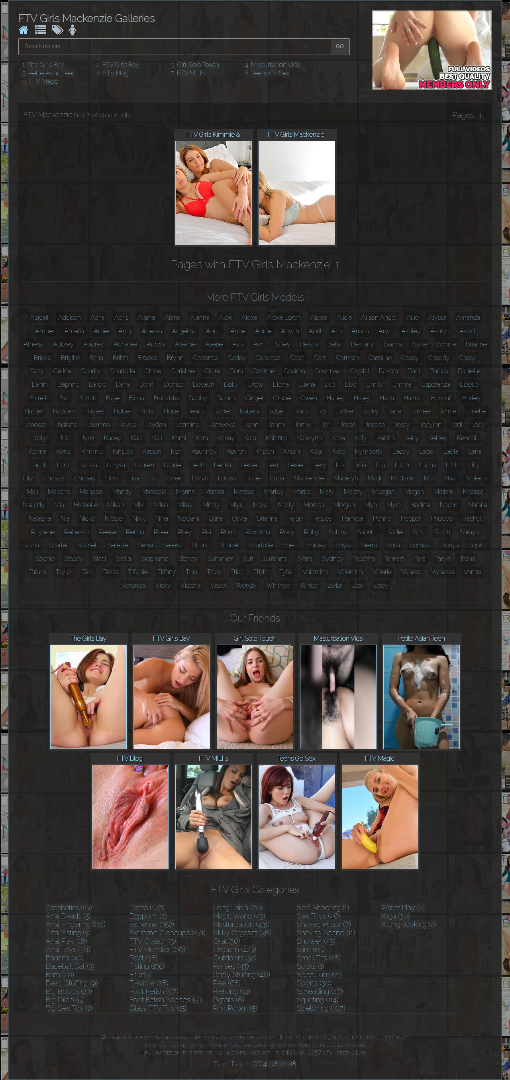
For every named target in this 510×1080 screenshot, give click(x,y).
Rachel (472, 518)
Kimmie (92, 451)
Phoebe (442, 518)
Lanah (38, 465)
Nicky (87, 518)
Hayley (94, 411)
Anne (237, 331)
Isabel (222, 411)
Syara (304, 559)
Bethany (362, 344)
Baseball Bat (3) (70, 966)
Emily (375, 384)
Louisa (227, 478)
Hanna (413, 398)
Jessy (402, 425)
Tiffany (166, 572)
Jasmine (98, 425)
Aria (336, 331)
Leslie (249, 465)
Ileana (196, 411)
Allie (412, 317)
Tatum (37, 572)
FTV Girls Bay (120, 65)
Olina (216, 518)
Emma (402, 384)
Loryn (200, 478)
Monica (314, 505)
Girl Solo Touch (198, 65)
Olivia (239, 518)
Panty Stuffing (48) (241, 974)
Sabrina (367, 532)
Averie (214, 344)
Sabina (338, 532)
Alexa (249, 317)
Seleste (118, 545)
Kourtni (236, 451)
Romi (228, 532)
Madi (374, 478)
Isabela (249, 411)
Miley (185, 505)
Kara (202, 438)
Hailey (335, 398)
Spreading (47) (320, 991)
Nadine (420, 505)
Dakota (388, 371)
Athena (33, 344)
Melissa (473, 492)
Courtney (328, 371)
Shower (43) (316, 941)
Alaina (146, 317)
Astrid (467, 331)
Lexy (319, 465)
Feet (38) (143, 958)
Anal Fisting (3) (68, 933)
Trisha (262, 572)
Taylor (64, 572)
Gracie (282, 398)
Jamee (420, 411)
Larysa (116, 465)
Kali (157, 438)
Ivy (322, 411)
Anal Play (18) (66, 941)
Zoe (358, 585)
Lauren (144, 465)
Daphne (68, 384)
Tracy (214, 572)
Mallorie (59, 492)
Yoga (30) (395, 916)
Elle (330, 384)
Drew (255, 384)
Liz (153, 478)
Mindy (211, 505)
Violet (218, 585)
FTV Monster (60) (157, 949)
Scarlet (58, 545)
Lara (63, 465)
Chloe (153, 371)
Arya (385, 331)
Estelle (469, 384)
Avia (238, 344)
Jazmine (187, 425)
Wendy (246, 585)
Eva (64, 398)
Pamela (352, 518)
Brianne (476, 344)
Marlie (301, 492)
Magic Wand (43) (239, 916)
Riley (185, 532)
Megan (414, 492)
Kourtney (204, 451)
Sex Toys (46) (318, 916)
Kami (179, 438)
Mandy (122, 492)
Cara (320, 358)
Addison (69, 317)
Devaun (203, 384)
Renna (135, 532)
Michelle (86, 505)
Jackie (344, 411)
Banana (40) (65, 958)
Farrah (87, 398)
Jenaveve (222, 425)
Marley (274, 492)
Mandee (91, 492)
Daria (123, 384)
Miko (161, 505)
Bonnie (446, 344)
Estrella (39, 398)
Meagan (383, 492)
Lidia (359, 465)
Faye (113, 398)
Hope (171, 411)
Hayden (64, 411)
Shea (289, 545)
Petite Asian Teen (52, 73)
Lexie (295, 465)
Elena (281, 384)
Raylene (43, 532)
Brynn (175, 358)
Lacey (401, 451)
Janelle (476, 411)
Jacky (371, 411)
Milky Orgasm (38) (242, 933)
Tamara (394, 559)
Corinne (264, 371)
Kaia (137, 438)
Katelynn (309, 438)
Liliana (427, 465)
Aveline (185, 344)
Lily (28, 478)
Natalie (477, 505)
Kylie (338, 451)
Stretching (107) (321, 1008)
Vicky (163, 585)
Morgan (344, 505)
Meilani (443, 492)
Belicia (309, 344)
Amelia (74, 331)
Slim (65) (311, 949)
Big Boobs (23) (69, 991)
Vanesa (411, 572)
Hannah (442, 398)
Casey (410, 358)
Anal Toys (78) (68, 949)
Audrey (93, 344)
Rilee (161, 532)
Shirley (316, 545)
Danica (439, 371)
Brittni (120, 358)
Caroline (380, 358)
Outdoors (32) (235, 958)
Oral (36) (226, 941)
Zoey (380, 585)
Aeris (121, 317)
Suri (247, 559)
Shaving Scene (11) (326, 933)
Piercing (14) (231, 991)
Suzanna (275, 559)
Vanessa (442, 572)
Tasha (467, 559)
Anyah (290, 331)
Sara (418, 532)
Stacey (73, 559)
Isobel (277, 411)
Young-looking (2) (408, 924)
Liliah (402, 465)
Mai (429, 478)
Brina (96, 358)
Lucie (253, 478)
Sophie (45, 559)
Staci (99, 559)
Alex (225, 317)
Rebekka (76, 532)
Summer (220, 559)
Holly (146, 411)
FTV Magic (43, 81)
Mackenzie (309, 478)
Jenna (276, 425)
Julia (65, 438)
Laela (451, 451)
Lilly (474, 465)
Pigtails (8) (228, 999)
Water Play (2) (403, 907)
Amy (125, 331)
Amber (45, 331)
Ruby (311, 532)
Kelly (411, 438)
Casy (37, 371)
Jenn (252, 425)
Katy (361, 438)
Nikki (139, 518)
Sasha (30, 545)
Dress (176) (147, 907)
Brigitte (70, 358)
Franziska (166, 398)
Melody (34, 505)
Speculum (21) (319, 974)
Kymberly (369, 451)
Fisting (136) (147, 966)
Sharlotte (260, 545)
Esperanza (435, 384)
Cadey (237, 358)
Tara (420, 559)
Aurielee (125, 344)
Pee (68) (227, 983)
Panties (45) (231, 966)
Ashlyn (440, 331)
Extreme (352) (151, 924)
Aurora (156, 344)
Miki (139, 505)
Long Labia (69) (238, 907)
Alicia (344, 317)
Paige (295, 518)
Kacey (113, 438)
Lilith (452, 465)
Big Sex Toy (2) (69, 1008)
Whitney (278, 585)
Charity (90, 371)
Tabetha (364, 559)
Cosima (294, 371)
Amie (101, 331)
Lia (340, 465)
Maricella (154, 492)
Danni (40, 384)
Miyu (236, 505)
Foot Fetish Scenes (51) (165, 999)
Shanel (229, 545)
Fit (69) (140, 974)
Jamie (447, 411)
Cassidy (439, 358)
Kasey (226, 438)
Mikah (115, 505)
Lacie (426, 451)
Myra (393, 505)
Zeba (335, 585)
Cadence (205, 358)
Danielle (469, 371)
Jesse (348, 425)
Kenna (38, 451)
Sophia (478, 545)
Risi (206, 532)
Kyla (316, 451)
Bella (334, 344)
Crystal (359, 371)
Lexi (272, 465)
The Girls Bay (45, 65)
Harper (34, 411)
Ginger (254, 398)
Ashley (411, 331)
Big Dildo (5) (65, 999)
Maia (450, 478)
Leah (197, 465)
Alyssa (437, 317)
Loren (174, 478)
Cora (236, 371)
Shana (201, 545)
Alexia (319, 317)
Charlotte (122, 371)
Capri (297, 358)
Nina (161, 518)
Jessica (375, 425)
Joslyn (41, 438)
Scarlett (87, 545)
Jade (394, 411)
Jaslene (66, 425)
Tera (88, 572)
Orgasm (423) (234, 949)
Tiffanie (138, 572)
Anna (213, 331)
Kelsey (437, 438)
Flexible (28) (149, 983)
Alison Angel (379, 317)
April (315, 331)
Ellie (351, 384)
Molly (286, 505)
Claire (212, 371)
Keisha (386, 438)
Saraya (469, 532)
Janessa (36, 425)
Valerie (382, 572)
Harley (471, 398)
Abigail (39, 317)
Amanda (468, 317)
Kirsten (152, 451)
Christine (183, 371)
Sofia (393, 545)
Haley (362, 398)
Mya (371, 505)
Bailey (281, 344)
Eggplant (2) (148, 916)
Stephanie (155, 559)
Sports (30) (314, 983)
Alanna (200, 317)
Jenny (303, 425)
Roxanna (257, 532)
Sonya (450, 545)
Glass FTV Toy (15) (158, 1008)
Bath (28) (60, 974)
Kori (176, 451)
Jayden (156, 425)
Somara (421, 545)
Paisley (322, 518)
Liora (112, 478)
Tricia (238, 572)
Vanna (472, 572)
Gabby (198, 398)
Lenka (222, 465)
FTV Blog (116, 73)
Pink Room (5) (235, 1008)
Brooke (147, 358)
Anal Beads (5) (68, 916)
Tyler (286, 572)
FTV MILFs (191, 73)
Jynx (87, 438)
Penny (382, 518)
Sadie (395, 532)
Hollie (122, 411)
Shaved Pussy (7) (324, 924)
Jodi (456, 425)
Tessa (110, 572)
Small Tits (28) (319, 958)
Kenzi (64, 451)
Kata (250, 438)
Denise (173, 384)
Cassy (467, 358)
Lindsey (85, 478)
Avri (258, 344)
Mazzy (353, 492)
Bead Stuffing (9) (72, 983)
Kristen (264, 451)
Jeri (326, 425)
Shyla (343, 545)
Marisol (214, 492)
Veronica (134, 585)
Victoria (190, 585)
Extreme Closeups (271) (167, 933)
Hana (387, 398)
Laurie (172, 465)
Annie (263, 331)
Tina (191, 572)
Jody (478, 425)
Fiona (136, 398)
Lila (380, 465)
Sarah (442, 532)
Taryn (442, 559)
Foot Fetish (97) (153, 991)
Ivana (301, 411)
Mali (32, 492)
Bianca (393, 344)
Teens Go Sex (270, 73)
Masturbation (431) (241, 924)
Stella (123, 559)
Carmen (347, 358)
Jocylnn (430, 425)
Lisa (133, 478)
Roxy (287, 532)
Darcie (97, 384)
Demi (147, 384)
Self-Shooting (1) (323, 907)
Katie (338, 438)
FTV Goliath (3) (152, 941)
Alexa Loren (284, 317)
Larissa (87, 465)
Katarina (277, 438)
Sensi (145, 545)
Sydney (333, 559)
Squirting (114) (318, 999)
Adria (97, 317)
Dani (414, 371)
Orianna (267, 518)
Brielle (42, 358)
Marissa (244, 492)
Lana (475, 451)
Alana (172, 317)
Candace (268, 358)
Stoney (188, 559)
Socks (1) (310, 966)
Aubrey (63, 344)
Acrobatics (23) (69, 907)
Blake (419, 344)
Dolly (231, 384)
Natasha (40, 518)
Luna (277, 478)
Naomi (449, 505)
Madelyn (345, 478)
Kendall (467, 438)
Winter (309, 585)
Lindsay (53, 478)
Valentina (350, 572)
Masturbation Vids (275, 65)
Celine (62, 371)
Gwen (308, 398)
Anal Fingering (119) (76, 924)
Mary (327, 492)
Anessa (152, 331)
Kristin (292, 451)
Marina (185, 492)
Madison (402, 478)
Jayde (128, 425)
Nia (65, 518)
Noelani (188, 518)
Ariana (360, 331)
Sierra (369, 545)
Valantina (315, 572)
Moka (261, 505)
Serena (172, 545)
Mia (59, 505)
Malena (476, 478)
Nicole (114, 518)
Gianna (226, 398)
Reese (107, 532)
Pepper (411, 518)
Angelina (184, 331)
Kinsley (123, 451)
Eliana (306, 384)
